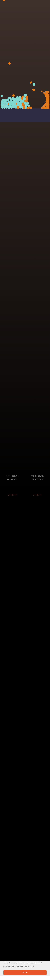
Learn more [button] (29, 966)
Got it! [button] (25, 972)
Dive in (12, 495)
